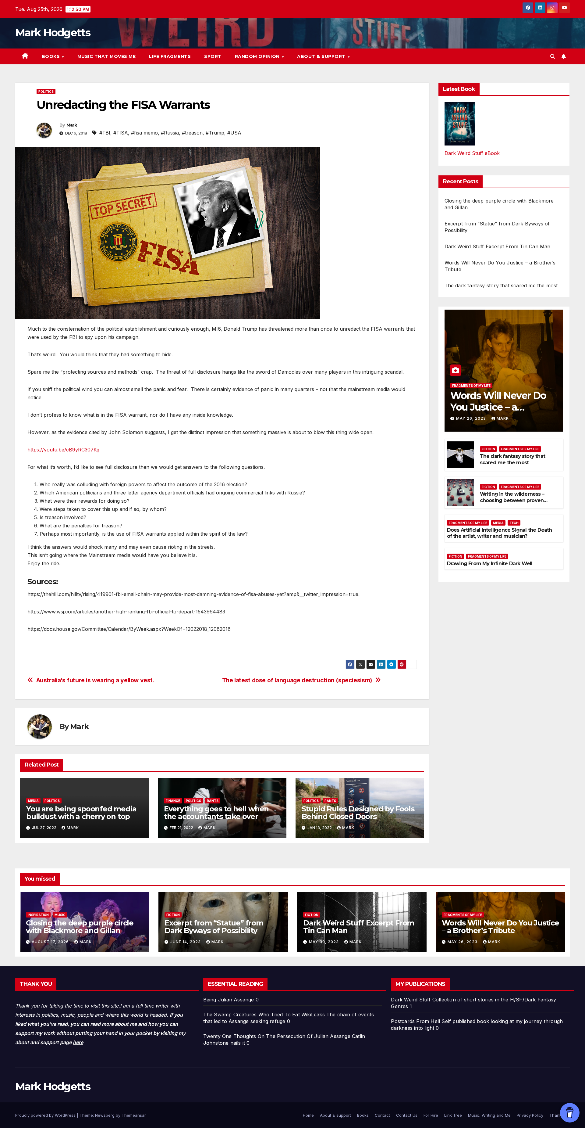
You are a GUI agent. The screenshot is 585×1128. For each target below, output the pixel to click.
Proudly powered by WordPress (46, 1115)
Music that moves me (106, 56)
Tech (514, 523)
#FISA (120, 133)
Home (308, 1115)
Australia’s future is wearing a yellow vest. (95, 680)
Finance (173, 801)
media (33, 801)
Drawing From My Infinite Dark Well (490, 563)
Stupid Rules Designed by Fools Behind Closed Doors (358, 812)
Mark (71, 125)
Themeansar (134, 1115)
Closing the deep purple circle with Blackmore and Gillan (79, 926)
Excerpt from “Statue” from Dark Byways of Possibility (214, 926)
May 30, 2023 (324, 941)
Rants (212, 801)
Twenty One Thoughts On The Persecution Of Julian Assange (276, 1036)
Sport (213, 56)
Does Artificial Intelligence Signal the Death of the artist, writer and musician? (499, 533)
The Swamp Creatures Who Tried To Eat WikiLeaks (264, 1014)
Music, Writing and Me (489, 1115)
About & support (322, 56)
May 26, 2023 (471, 418)
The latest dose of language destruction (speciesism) (297, 680)
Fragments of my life (471, 385)
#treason (192, 133)
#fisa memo (144, 133)
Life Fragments (170, 56)
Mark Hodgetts (52, 32)
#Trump (215, 133)
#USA (234, 133)
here (78, 1042)
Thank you (559, 1115)
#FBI (104, 133)
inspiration (38, 915)
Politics (46, 91)
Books (51, 56)
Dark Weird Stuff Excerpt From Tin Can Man (498, 246)
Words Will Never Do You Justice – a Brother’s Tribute (498, 407)
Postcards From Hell (415, 1021)
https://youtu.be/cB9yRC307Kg (63, 450)
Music (60, 915)
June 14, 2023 (186, 941)
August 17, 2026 (51, 941)
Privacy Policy (530, 1115)
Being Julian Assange (228, 1000)
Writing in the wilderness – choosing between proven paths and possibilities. (512, 500)
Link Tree (453, 1115)
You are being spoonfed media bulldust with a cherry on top (81, 812)
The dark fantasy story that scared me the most (501, 285)
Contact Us (406, 1115)
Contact (382, 1115)
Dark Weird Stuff (411, 1000)
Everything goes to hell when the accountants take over (216, 812)
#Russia (170, 133)
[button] (552, 56)
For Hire (431, 1115)
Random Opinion (258, 56)
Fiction (488, 449)
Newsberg (105, 1115)
